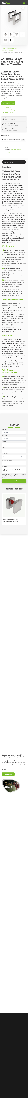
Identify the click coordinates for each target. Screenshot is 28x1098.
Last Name (5, 435)
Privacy (22, 476)
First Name (5, 429)
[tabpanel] (14, 286)
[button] (22, 7)
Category (4, 466)
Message (5, 453)
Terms (24, 474)
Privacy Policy (18, 474)
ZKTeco (9, 153)
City (3, 447)
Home (3, 48)
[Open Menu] (24, 3)
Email (4, 441)
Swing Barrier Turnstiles (7, 50)
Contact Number (7, 460)
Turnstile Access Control (12, 48)
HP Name (3, 425)
